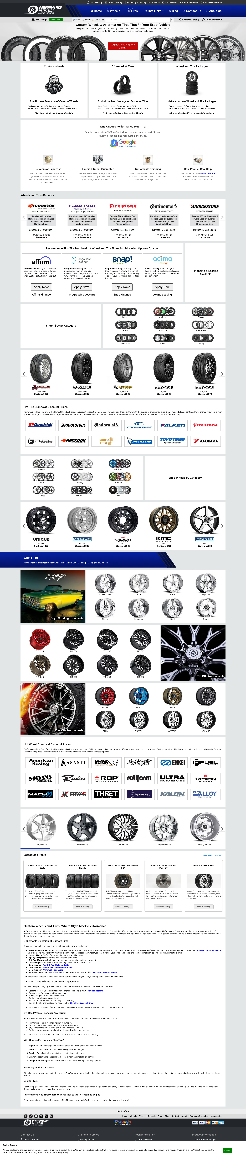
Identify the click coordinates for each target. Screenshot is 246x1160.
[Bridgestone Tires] (73, 425)
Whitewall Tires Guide (53, 970)
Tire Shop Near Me (94, 991)
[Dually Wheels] (205, 842)
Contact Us (190, 2)
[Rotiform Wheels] (139, 778)
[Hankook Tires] (73, 441)
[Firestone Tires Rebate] (123, 232)
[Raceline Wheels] (73, 778)
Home (124, 1116)
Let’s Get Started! (123, 46)
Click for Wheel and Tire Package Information (190, 113)
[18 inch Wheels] (164, 535)
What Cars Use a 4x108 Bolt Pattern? (163, 866)
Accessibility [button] (96, 2)
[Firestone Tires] (206, 425)
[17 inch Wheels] (123, 535)
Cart (190, 19)
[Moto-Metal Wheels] (40, 778)
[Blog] (50, 1115)
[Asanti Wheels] (73, 763)
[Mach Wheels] (40, 794)
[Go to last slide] (24, 217)
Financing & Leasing (136, 2)
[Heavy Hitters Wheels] (73, 794)
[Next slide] (222, 217)
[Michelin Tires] (139, 441)
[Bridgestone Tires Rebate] (205, 232)
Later (214, 19)
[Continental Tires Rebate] (164, 232)
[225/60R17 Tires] (205, 383)
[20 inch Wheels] (205, 535)
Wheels (133, 1116)
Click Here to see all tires (81, 1003)
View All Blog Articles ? (212, 855)
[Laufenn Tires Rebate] (82, 232)
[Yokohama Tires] (206, 441)
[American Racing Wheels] (40, 763)
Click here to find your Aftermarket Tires (122, 113)
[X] (45, 1115)
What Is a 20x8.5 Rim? (203, 865)
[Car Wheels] (123, 842)
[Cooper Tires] (139, 425)
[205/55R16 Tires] (82, 383)
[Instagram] (30, 1115)
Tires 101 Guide (144, 1139)
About (184, 1116)
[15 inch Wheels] (41, 535)
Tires (141, 1116)
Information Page (154, 1116)
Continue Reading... (42, 907)
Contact (175, 1116)
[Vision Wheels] (206, 778)
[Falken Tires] (173, 425)
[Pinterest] (40, 1115)
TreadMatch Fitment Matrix (208, 950)
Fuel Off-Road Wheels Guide (56, 965)
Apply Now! (41, 287)
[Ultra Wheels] (173, 778)
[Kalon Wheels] (173, 794)
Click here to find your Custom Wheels (53, 113)
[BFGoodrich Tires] (40, 425)
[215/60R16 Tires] (123, 383)
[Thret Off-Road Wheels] (106, 794)
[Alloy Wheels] (41, 842)
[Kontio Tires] (106, 441)
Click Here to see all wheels (104, 972)
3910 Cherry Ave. (31, 1139)
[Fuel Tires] (40, 441)
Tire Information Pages (205, 1139)
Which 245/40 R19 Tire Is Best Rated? (83, 866)
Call (212, 2)
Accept (227, 1150)
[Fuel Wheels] (206, 763)
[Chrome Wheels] (164, 842)
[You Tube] (35, 1115)
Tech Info (155, 2)
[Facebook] (25, 1115)
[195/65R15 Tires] (41, 383)
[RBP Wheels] (106, 778)
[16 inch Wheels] (82, 535)
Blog (167, 1116)
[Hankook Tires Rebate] (41, 232)
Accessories (171, 2)
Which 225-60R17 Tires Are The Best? (42, 866)
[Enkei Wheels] (173, 763)
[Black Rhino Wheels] (106, 763)
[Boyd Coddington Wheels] (139, 763)
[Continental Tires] (106, 425)
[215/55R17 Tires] (164, 383)
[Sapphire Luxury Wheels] (139, 794)
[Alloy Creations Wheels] (206, 794)
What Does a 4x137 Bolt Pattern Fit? (123, 866)
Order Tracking (115, 2)
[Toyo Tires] (173, 441)
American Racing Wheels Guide (57, 967)
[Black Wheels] (82, 842)
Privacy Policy (87, 1139)
